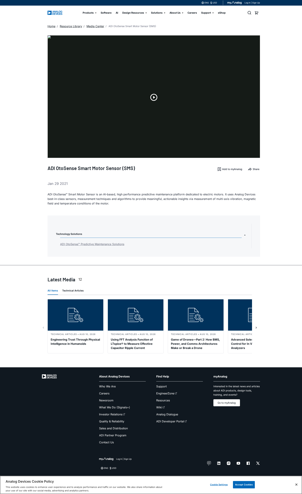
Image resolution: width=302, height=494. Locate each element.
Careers (104, 393)
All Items (53, 290)
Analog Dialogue (167, 414)
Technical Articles (73, 290)
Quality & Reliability (111, 421)
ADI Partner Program (112, 435)
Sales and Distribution (113, 428)
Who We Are (107, 386)
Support (161, 386)
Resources (163, 400)
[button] (230, 169)
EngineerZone (165, 393)
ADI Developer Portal (170, 421)
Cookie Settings (219, 484)
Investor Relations (110, 414)
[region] (151, 485)
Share (256, 169)
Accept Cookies (244, 484)
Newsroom (106, 400)
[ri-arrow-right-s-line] (256, 327)
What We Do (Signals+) (114, 407)
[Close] (296, 484)
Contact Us (106, 442)
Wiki (159, 407)
